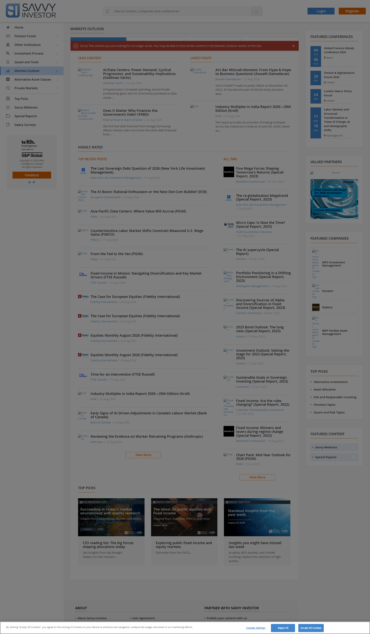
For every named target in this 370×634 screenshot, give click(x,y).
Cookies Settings (255, 628)
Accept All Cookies (310, 628)
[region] (185, 627)
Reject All (283, 628)
